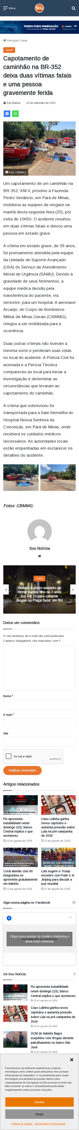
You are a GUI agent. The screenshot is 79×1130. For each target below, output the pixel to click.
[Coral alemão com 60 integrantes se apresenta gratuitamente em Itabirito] (20, 857)
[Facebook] (7, 113)
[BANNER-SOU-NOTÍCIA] (39, 27)
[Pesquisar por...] (73, 10)
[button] (72, 1060)
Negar (39, 1114)
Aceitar (39, 1102)
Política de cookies (21, 1123)
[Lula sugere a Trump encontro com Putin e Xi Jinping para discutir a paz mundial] (58, 857)
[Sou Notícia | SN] (39, 8)
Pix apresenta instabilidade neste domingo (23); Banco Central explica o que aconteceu (18, 827)
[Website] (39, 556)
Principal (12, 40)
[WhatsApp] (15, 113)
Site (5, 733)
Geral (23, 40)
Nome (8, 696)
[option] (39, 589)
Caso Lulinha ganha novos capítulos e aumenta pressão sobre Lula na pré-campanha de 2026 (58, 827)
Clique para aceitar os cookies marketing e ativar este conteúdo (39, 939)
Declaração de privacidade (50, 1123)
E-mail (8, 714)
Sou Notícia (13, 103)
